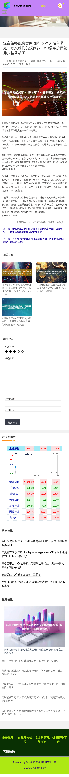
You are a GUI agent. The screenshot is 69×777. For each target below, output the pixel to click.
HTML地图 (50, 762)
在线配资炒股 (25, 739)
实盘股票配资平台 (42, 739)
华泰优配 (7, 737)
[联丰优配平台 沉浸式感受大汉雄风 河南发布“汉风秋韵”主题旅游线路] (34, 626)
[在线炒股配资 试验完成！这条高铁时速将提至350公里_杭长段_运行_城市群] (51, 272)
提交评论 (12, 422)
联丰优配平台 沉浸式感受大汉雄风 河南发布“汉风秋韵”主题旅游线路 (33, 651)
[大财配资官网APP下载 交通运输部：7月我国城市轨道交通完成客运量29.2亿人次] (17, 306)
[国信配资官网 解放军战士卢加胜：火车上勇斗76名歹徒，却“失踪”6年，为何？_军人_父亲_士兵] (17, 272)
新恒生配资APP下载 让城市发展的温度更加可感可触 (30, 660)
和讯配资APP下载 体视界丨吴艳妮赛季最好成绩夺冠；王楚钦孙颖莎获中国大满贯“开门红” (32, 230)
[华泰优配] (18, 5)
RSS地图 (39, 762)
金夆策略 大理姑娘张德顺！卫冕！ (21, 574)
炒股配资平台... (59, 739)
